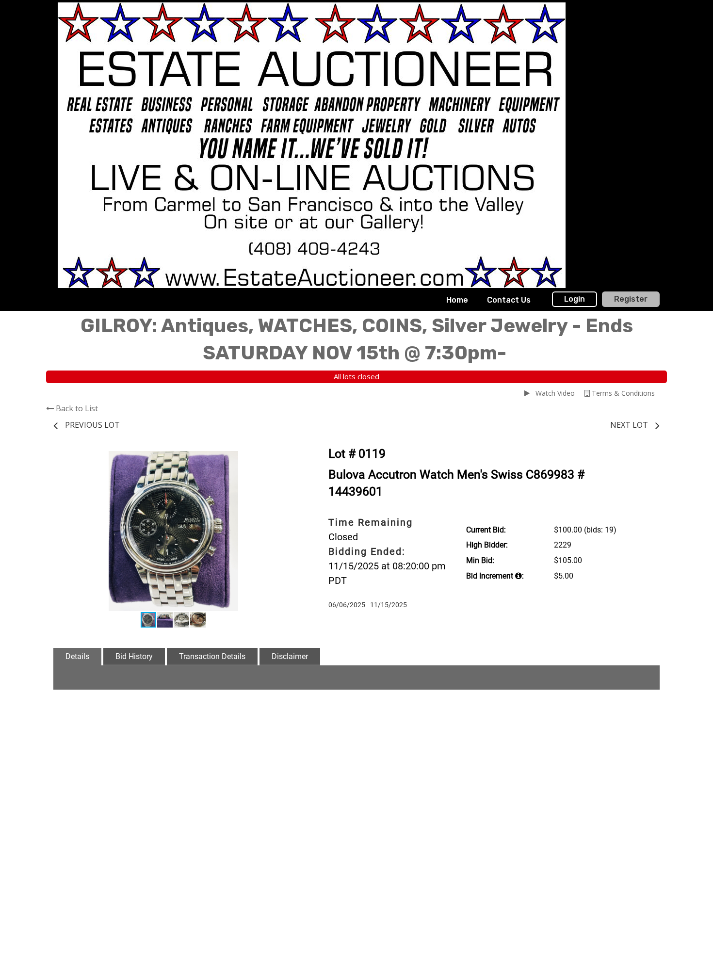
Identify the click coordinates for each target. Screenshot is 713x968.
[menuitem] (457, 300)
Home (457, 300)
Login (574, 299)
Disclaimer (290, 656)
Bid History (134, 656)
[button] (284, 460)
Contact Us (509, 300)
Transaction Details (212, 656)
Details (77, 656)
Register (631, 299)
